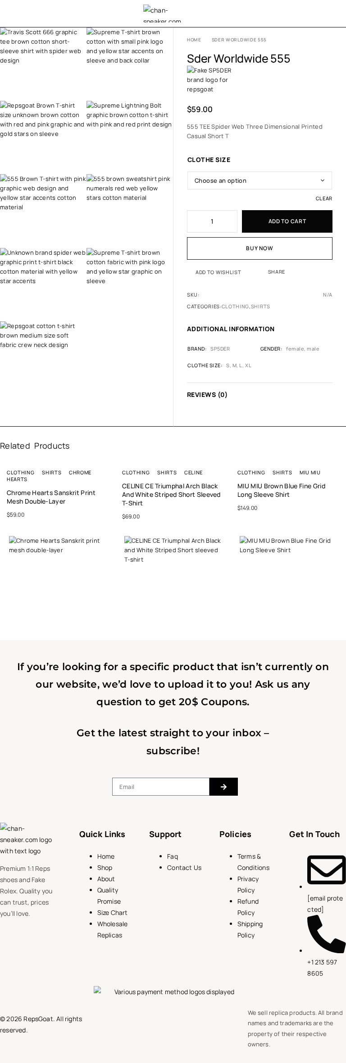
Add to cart (287, 221)
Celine (193, 472)
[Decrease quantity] (193, 221)
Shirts (260, 306)
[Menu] (19, 13)
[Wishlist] (312, 13)
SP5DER (220, 348)
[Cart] (329, 13)
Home (194, 39)
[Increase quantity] (231, 221)
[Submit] (223, 787)
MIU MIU (310, 472)
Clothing (236, 306)
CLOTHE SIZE (208, 159)
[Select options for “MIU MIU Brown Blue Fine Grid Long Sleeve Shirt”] (338, 631)
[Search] (294, 13)
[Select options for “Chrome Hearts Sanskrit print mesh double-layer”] (107, 631)
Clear (324, 198)
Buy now (259, 248)
